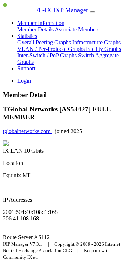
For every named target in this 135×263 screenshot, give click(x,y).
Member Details (36, 29)
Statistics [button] (27, 36)
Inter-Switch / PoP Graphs (47, 55)
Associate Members (77, 29)
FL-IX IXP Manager (60, 10)
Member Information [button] (40, 23)
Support (26, 68)
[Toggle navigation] (92, 12)
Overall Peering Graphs (44, 42)
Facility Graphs (103, 49)
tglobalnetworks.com (27, 131)
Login (24, 81)
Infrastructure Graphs (96, 42)
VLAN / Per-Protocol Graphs (51, 49)
